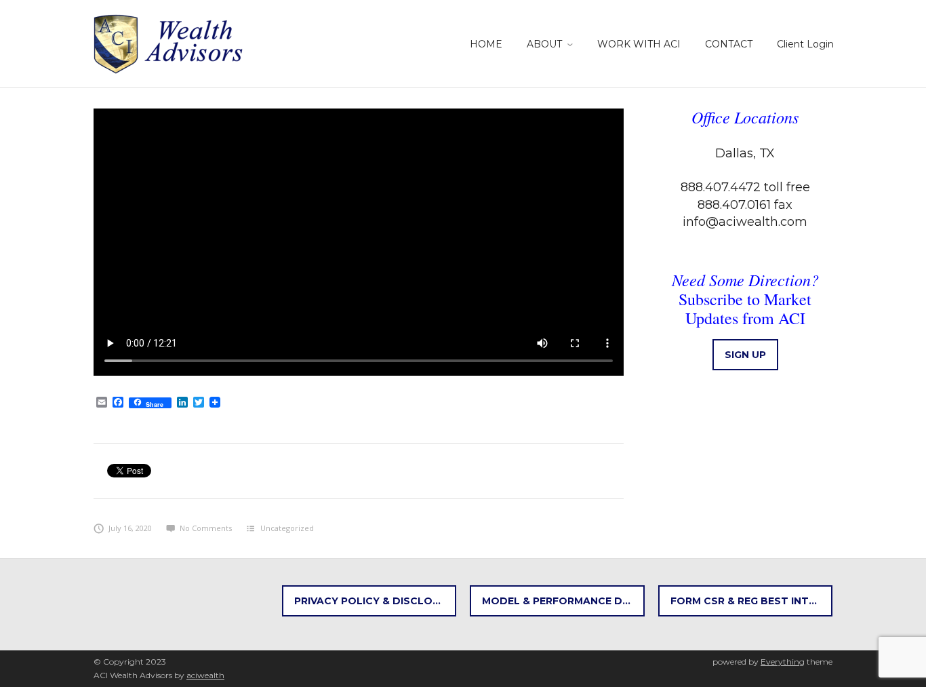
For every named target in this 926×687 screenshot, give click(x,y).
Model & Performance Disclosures (563, 601)
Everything (783, 661)
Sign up (745, 355)
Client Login (805, 44)
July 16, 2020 (130, 528)
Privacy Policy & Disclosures (375, 601)
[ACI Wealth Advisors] (170, 42)
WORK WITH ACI (639, 44)
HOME (486, 44)
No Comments (206, 528)
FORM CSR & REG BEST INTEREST (751, 601)
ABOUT (544, 44)
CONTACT (728, 44)
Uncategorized (287, 528)
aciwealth (205, 675)
